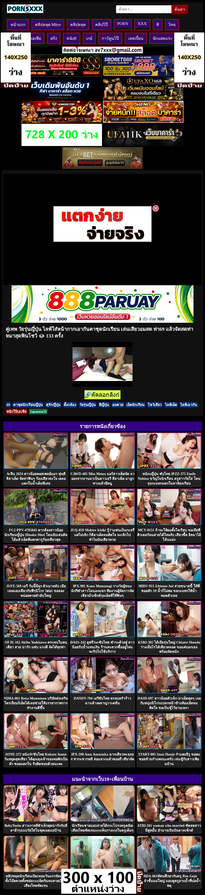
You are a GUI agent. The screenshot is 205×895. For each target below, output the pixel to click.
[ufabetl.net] (102, 168)
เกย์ (89, 38)
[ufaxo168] (143, 98)
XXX (142, 24)
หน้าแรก (18, 24)
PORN (122, 24)
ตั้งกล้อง (70, 405)
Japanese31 (38, 412)
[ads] (98, 892)
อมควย (117, 405)
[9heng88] (143, 121)
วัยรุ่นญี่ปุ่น (88, 405)
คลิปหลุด (78, 24)
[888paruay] (102, 241)
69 (8, 405)
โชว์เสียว (155, 405)
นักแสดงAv (162, 38)
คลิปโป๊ (101, 24)
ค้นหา (179, 9)
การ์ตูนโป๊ (110, 38)
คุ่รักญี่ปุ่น (53, 405)
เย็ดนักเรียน (135, 405)
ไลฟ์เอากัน (188, 405)
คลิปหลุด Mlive (48, 24)
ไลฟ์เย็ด (171, 405)
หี (157, 24)
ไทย (172, 24)
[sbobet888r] (143, 75)
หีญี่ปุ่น (104, 405)
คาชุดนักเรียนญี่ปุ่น (28, 405)
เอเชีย (36, 38)
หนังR (71, 38)
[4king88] (62, 121)
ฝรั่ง (53, 38)
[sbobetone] (62, 98)
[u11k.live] (143, 144)
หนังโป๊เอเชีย (16, 412)
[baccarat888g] (62, 75)
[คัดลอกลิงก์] (102, 395)
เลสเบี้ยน (135, 38)
